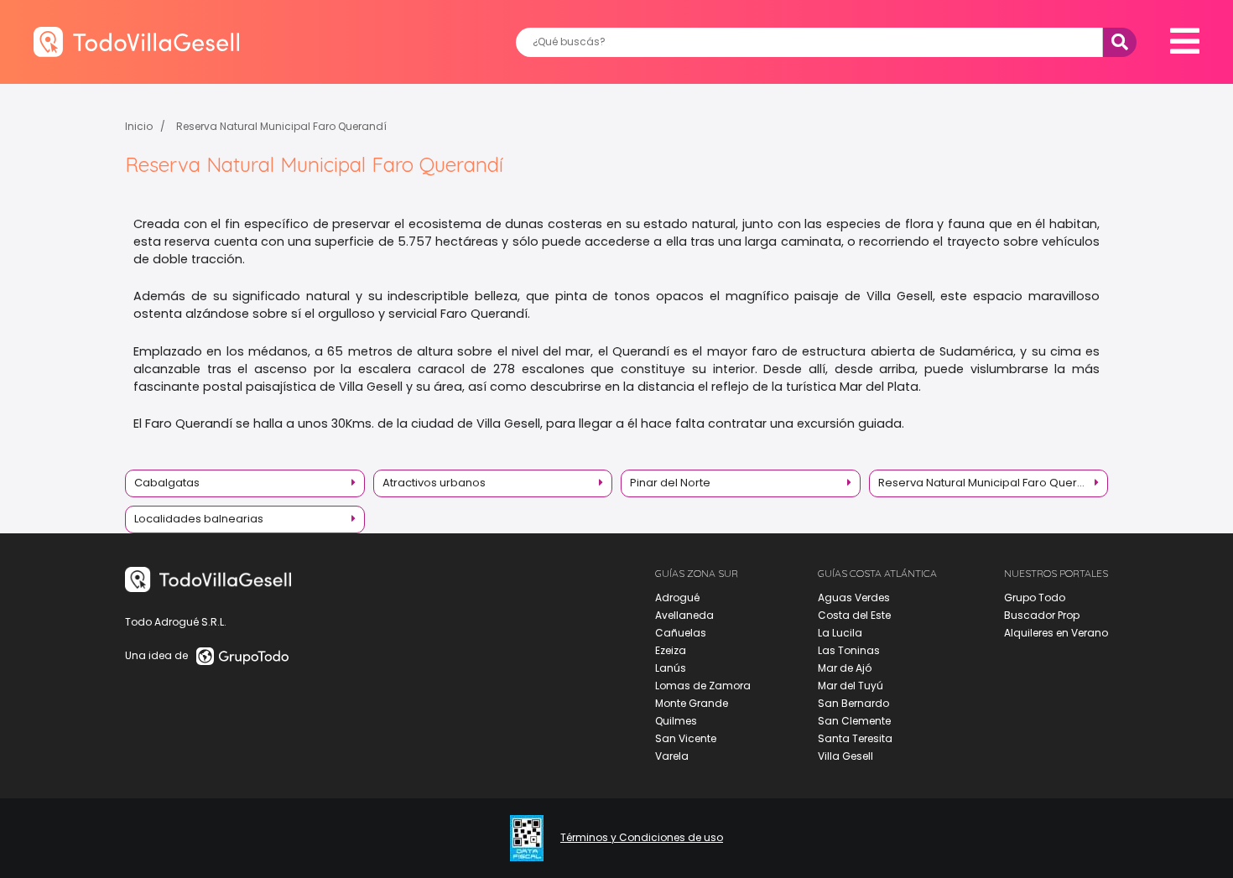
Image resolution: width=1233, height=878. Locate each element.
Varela (672, 756)
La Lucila (840, 633)
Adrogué (677, 597)
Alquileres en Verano (1056, 633)
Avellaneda (684, 615)
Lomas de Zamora (703, 685)
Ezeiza (670, 650)
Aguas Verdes (854, 597)
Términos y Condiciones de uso (641, 837)
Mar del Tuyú (850, 685)
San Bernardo (853, 703)
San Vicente (685, 738)
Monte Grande (691, 703)
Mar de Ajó (844, 668)
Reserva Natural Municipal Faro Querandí (281, 126)
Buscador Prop (1042, 615)
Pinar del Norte (670, 483)
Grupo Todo (1034, 597)
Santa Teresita (855, 738)
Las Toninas (849, 650)
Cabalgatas (167, 483)
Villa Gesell (845, 756)
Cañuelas (680, 633)
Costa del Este (854, 615)
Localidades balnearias (198, 519)
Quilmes (676, 721)
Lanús (670, 668)
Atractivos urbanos (434, 483)
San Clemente (854, 721)
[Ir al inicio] (136, 41)
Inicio (139, 126)
